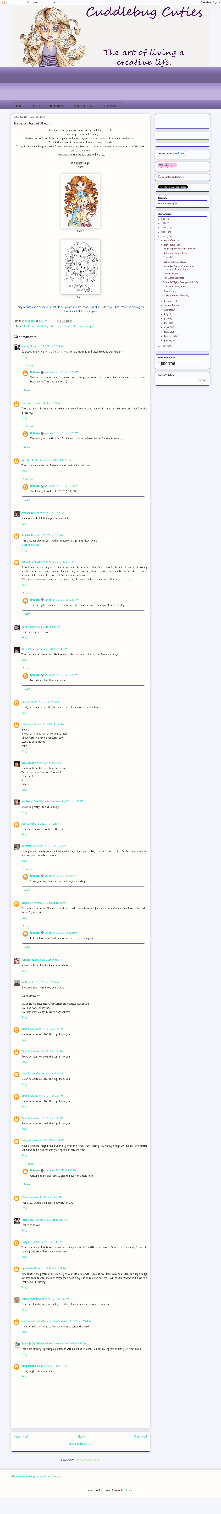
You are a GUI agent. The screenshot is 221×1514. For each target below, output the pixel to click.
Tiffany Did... (28, 1219)
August (168, 309)
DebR (24, 763)
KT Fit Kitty (28, 649)
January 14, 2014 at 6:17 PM (52, 1366)
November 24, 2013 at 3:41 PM (47, 959)
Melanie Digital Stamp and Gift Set (181, 282)
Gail (24, 702)
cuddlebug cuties (46, 326)
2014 (164, 232)
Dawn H (25, 1029)
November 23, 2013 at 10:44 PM (55, 460)
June (166, 318)
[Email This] (58, 320)
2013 (164, 236)
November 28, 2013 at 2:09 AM (52, 1299)
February (169, 336)
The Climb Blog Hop (174, 277)
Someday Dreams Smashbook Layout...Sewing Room (178, 267)
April (167, 327)
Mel (23, 823)
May (166, 323)
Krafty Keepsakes (31, 545)
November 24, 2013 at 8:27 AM (48, 724)
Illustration (79, 326)
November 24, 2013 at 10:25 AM (61, 675)
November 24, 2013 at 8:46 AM (66, 801)
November (170, 244)
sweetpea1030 (29, 460)
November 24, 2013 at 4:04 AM (58, 561)
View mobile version (81, 1444)
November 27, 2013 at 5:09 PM (50, 1268)
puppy (89, 326)
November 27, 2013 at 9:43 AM (60, 1170)
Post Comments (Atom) (88, 1459)
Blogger (129, 1490)
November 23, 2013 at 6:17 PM (44, 403)
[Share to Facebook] (67, 320)
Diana (25, 1197)
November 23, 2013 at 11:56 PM (47, 513)
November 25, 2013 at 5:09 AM (46, 1096)
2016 (164, 223)
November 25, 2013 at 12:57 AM (42, 982)
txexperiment (29, 1366)
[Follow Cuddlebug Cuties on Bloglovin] (172, 155)
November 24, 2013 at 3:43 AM (47, 535)
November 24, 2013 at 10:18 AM (61, 486)
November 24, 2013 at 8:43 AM (44, 763)
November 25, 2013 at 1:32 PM (48, 1140)
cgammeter (27, 1268)
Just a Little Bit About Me (48, 106)
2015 (164, 227)
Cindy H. (26, 1242)
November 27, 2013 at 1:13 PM (46, 1242)
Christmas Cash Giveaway (176, 295)
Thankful (168, 257)
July (166, 314)
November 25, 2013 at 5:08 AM (46, 1051)
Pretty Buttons (83, 106)
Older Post (140, 1437)
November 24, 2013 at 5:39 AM (44, 626)
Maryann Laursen (31, 561)
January (168, 340)
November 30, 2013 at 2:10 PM (74, 1321)
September (170, 305)
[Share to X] (64, 320)
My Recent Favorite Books (36, 801)
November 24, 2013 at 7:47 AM (43, 702)
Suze (24, 403)
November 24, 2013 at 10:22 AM (61, 372)
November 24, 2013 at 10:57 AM (49, 846)
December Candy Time (175, 253)
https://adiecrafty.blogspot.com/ (39, 1321)
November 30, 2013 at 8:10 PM (70, 1343)
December (170, 240)
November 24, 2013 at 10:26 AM (43, 823)
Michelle (26, 959)
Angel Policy (110, 106)
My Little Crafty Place (174, 286)
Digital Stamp (64, 326)
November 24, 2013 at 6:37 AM (51, 649)
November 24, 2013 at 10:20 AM (61, 599)
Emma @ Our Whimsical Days (37, 1343)
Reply (24, 357)
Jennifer (26, 513)
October (168, 301)
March (167, 331)
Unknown (35, 372)
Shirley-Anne (28, 1299)
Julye (24, 626)
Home (19, 106)
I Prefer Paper (170, 273)
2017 (164, 218)
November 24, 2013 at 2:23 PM (60, 932)
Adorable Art (29, 326)
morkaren (27, 846)
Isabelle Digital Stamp (175, 261)
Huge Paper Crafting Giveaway (179, 248)
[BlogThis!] (61, 320)
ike (23, 982)
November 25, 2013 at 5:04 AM (46, 1029)
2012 (164, 346)
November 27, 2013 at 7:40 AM (51, 1219)
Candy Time (169, 291)
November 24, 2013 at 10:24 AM (61, 433)
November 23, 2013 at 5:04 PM (46, 346)
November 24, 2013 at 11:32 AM (48, 903)
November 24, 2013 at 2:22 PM (60, 876)
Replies (29, 365)
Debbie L (26, 903)
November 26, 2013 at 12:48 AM (45, 1197)
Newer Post (21, 1437)
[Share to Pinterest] (70, 320)
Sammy (25, 346)
